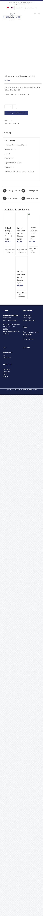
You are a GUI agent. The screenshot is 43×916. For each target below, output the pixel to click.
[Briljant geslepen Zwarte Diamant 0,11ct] (21, 262)
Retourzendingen (28, 339)
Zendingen (26, 337)
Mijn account (27, 315)
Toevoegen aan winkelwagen (16, 113)
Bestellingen (27, 318)
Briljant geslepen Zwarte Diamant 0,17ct (8, 233)
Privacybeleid (27, 334)
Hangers (5, 377)
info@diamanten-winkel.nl (21, 4)
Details (12, 249)
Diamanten (15, 123)
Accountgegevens (29, 320)
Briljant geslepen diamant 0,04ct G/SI (33, 233)
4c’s (4, 355)
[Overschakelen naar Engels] (12, 8)
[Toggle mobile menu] (39, 13)
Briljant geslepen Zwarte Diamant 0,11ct (21, 277)
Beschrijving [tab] (7, 133)
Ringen (5, 374)
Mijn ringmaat (7, 353)
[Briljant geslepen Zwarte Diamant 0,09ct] (21, 219)
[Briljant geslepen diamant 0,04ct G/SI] (34, 218)
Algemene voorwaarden (31, 332)
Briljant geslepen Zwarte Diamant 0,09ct (21, 233)
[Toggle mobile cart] (35, 13)
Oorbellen (6, 372)
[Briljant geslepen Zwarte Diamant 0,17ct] (9, 219)
